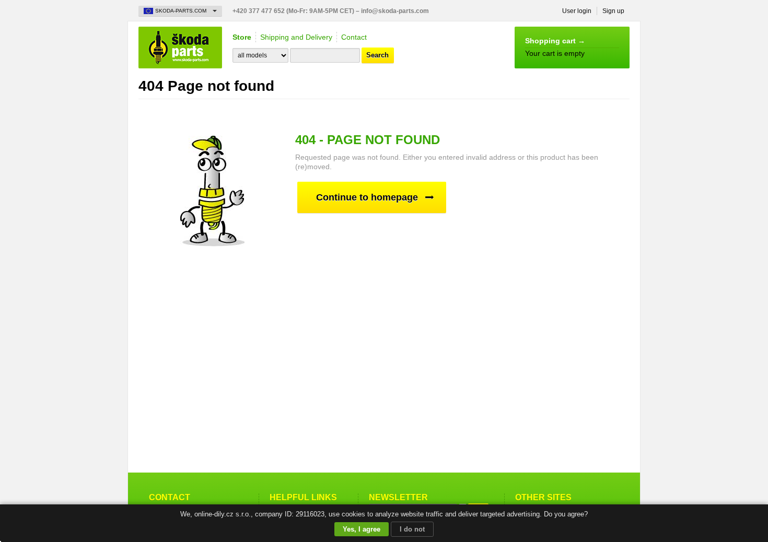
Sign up (613, 11)
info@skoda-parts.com (395, 11)
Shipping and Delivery (296, 37)
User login (576, 11)
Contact (354, 37)
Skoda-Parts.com (180, 47)
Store (241, 37)
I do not (412, 529)
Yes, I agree (361, 529)
